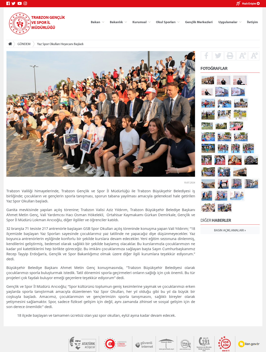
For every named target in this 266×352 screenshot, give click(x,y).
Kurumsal (139, 22)
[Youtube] (20, 3)
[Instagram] (26, 3)
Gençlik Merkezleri (199, 22)
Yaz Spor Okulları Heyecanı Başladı (60, 44)
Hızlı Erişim (249, 3)
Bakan (95, 22)
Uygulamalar (227, 22)
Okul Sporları (166, 22)
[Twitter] (14, 3)
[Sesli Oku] (239, 4)
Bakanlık (116, 22)
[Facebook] (9, 3)
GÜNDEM (24, 44)
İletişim (252, 22)
